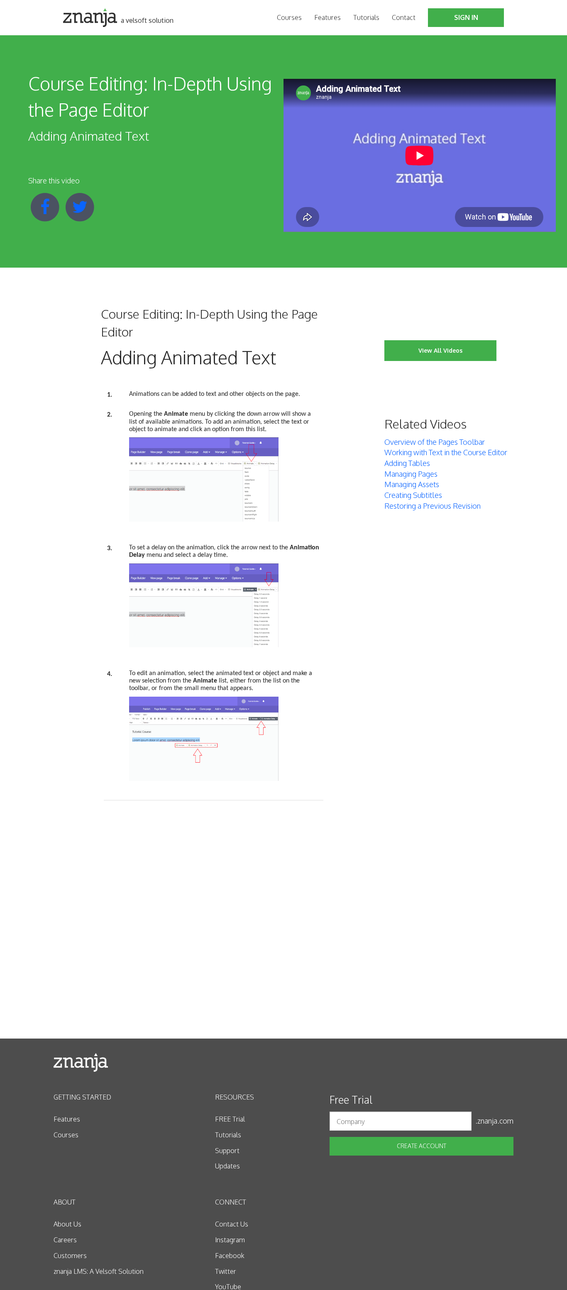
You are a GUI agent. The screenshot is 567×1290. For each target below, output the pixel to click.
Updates (227, 1166)
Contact (403, 17)
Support (227, 1150)
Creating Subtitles (413, 495)
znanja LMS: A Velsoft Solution (99, 1271)
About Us (67, 1224)
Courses (289, 17)
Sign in (466, 17)
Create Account (421, 1145)
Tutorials (366, 17)
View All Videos (440, 350)
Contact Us (231, 1224)
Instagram (230, 1240)
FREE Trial (230, 1119)
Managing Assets (411, 484)
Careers (65, 1240)
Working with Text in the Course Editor (445, 452)
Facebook (229, 1255)
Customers (70, 1255)
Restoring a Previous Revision (432, 505)
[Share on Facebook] (45, 206)
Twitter (225, 1271)
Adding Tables (407, 463)
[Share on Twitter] (79, 206)
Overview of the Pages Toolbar (434, 441)
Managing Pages (410, 473)
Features (327, 17)
